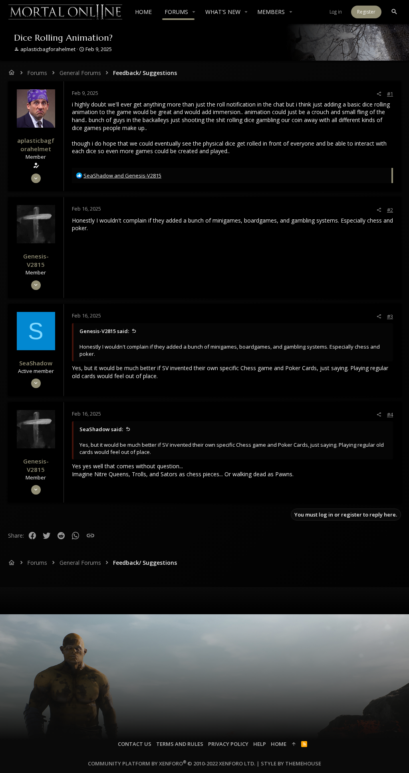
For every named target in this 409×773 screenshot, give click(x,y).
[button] (194, 12)
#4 (390, 414)
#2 (390, 209)
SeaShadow (35, 363)
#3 (390, 316)
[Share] (378, 94)
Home (278, 743)
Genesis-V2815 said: (104, 331)
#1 (390, 93)
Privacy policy (228, 743)
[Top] (294, 744)
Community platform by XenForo (171, 763)
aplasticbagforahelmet (47, 49)
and (122, 175)
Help (259, 743)
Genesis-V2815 (36, 260)
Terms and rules (179, 743)
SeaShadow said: (101, 429)
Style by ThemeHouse (291, 763)
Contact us (134, 743)
